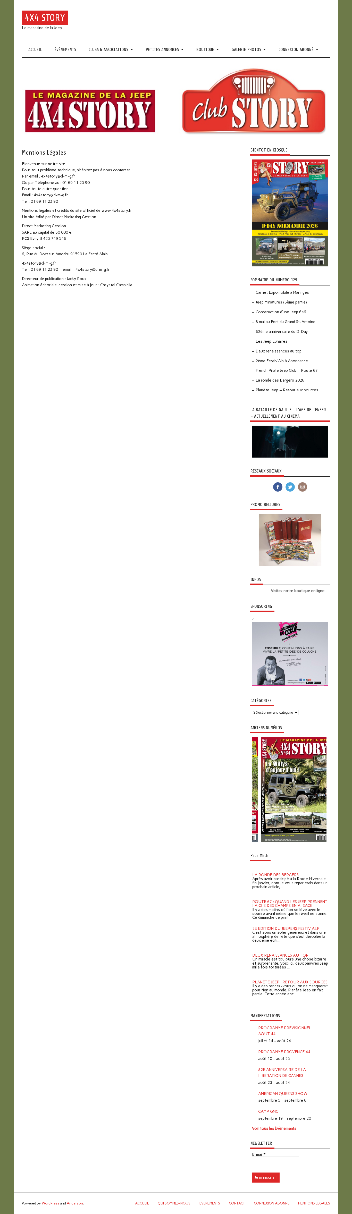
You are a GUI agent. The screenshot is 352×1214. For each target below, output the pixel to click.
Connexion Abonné (296, 49)
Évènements (65, 49)
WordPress (50, 1203)
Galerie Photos (246, 49)
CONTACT (237, 1203)
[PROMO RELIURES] (290, 564)
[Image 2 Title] (269, 840)
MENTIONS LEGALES (314, 1203)
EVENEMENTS (209, 1203)
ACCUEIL (35, 49)
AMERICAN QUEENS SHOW (282, 1093)
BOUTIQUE (205, 49)
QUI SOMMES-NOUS (174, 1203)
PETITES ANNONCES (162, 49)
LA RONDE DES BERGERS (275, 869)
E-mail (258, 1155)
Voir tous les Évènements (274, 1128)
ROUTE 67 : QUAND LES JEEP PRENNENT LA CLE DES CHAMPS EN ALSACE (290, 898)
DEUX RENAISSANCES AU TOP (280, 949)
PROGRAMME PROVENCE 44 (284, 1052)
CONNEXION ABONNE (271, 1203)
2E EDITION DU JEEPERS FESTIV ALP (286, 923)
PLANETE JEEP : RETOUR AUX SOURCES (290, 976)
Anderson (75, 1203)
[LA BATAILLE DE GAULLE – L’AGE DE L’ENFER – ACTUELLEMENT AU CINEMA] (290, 456)
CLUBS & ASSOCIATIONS (108, 49)
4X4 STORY (45, 17)
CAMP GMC (268, 1111)
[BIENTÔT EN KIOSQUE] (290, 265)
